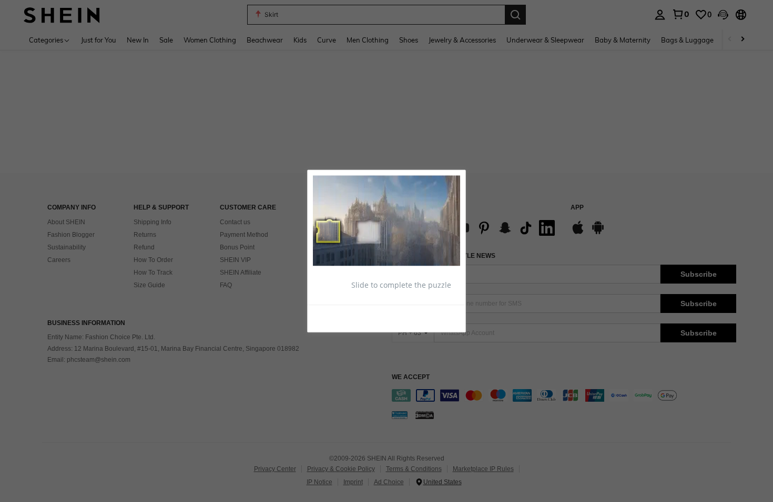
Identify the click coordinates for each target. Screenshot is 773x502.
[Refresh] (338, 317)
